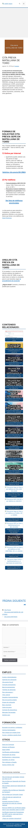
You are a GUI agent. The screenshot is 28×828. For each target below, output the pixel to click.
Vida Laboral (6, 695)
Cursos (4, 735)
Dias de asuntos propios (9, 700)
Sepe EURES (6, 749)
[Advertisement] (14, 23)
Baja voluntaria (6, 705)
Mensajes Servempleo (8, 712)
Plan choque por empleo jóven (11, 732)
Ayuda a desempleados (9, 677)
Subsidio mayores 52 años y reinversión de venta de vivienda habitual (12, 803)
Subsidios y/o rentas (8, 759)
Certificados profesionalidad (10, 752)
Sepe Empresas (7, 218)
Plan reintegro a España (9, 762)
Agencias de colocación (9, 679)
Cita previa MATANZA (10, 616)
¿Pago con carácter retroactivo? (11, 818)
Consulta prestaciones (9, 684)
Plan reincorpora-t (7, 692)
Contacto (17, 824)
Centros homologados (8, 730)
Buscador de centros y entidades (12, 727)
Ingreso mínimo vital (8, 765)
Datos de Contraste (8, 744)
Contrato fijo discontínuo (9, 710)
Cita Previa (7, 610)
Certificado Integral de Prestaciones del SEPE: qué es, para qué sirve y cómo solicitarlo (13, 814)
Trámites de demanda (9, 690)
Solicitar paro (6, 715)
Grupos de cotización (8, 702)
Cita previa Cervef (7, 682)
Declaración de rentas (8, 754)
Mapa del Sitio (18, 825)
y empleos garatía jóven (13, 735)
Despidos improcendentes (10, 697)
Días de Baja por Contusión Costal (12, 794)
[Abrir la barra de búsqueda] (20, 3)
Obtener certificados (8, 747)
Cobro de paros (7, 707)
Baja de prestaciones (8, 687)
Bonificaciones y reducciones (11, 757)
